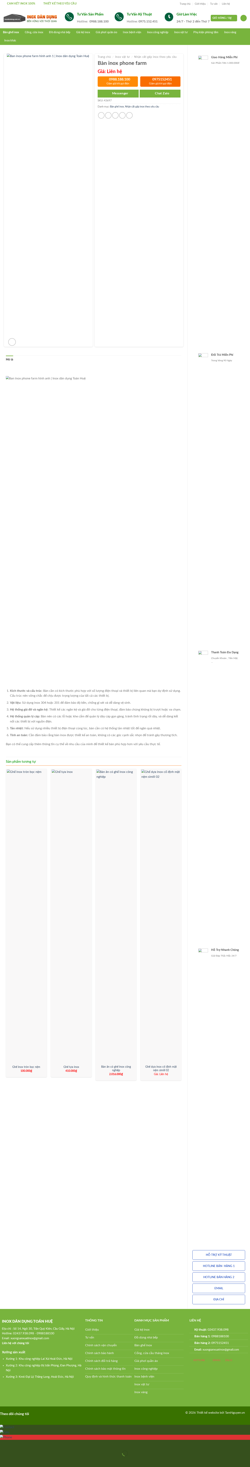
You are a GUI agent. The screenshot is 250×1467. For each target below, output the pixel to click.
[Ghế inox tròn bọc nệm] (26, 916)
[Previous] (6, 926)
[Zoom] (12, 342)
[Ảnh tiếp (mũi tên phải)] (15, 1460)
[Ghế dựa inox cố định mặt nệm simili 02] (160, 916)
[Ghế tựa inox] (71, 916)
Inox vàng (230, 32)
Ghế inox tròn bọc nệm (26, 1067)
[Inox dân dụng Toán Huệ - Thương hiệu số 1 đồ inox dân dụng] (31, 18)
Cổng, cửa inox (34, 32)
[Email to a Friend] (115, 115)
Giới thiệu (200, 4)
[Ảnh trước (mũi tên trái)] (4, 1460)
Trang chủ (185, 4)
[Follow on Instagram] (238, 4)
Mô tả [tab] (9, 359)
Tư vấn (214, 4)
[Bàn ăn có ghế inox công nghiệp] (116, 916)
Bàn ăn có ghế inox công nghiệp (116, 1068)
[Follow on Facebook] (234, 4)
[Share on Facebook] (101, 115)
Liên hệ (226, 4)
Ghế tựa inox (71, 1067)
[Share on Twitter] (108, 115)
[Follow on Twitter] (241, 4)
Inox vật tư (122, 57)
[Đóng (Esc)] (4, 1443)
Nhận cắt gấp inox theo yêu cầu (155, 57)
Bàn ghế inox (11, 32)
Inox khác (10, 40)
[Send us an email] (245, 4)
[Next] (181, 926)
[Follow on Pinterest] (40, 1413)
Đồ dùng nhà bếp (59, 32)
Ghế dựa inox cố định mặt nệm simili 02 (161, 1068)
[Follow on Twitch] (59, 1413)
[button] (218, 1255)
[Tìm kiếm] (243, 18)
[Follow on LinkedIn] (47, 1413)
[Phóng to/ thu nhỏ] (15, 1443)
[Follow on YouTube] (53, 1413)
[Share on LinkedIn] (129, 115)
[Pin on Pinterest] (122, 115)
